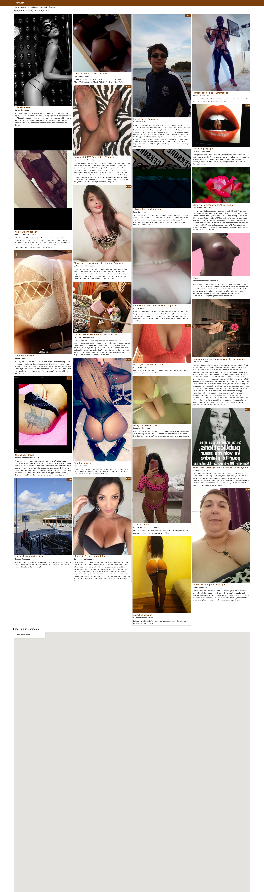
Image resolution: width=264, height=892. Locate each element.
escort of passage (142, 615)
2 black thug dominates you (147, 209)
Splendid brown (141, 524)
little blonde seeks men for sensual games (154, 305)
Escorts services (20, 7)
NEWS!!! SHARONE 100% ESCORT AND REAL (97, 334)
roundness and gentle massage (209, 584)
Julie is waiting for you (26, 231)
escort (196, 278)
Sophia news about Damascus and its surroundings (219, 359)
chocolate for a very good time (90, 556)
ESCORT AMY (19, 3)
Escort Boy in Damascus (145, 119)
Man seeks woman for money (30, 556)
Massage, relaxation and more (148, 364)
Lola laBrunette (22, 107)
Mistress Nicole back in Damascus (210, 92)
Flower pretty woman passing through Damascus (99, 263)
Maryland (43, 7)
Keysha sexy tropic (24, 455)
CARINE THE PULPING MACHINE (91, 73)
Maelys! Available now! (145, 425)
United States (33, 7)
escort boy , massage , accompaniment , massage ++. (220, 467)
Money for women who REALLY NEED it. (213, 205)
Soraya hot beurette (25, 355)
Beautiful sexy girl (83, 463)
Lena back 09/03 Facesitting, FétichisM (94, 157)
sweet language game (204, 148)
